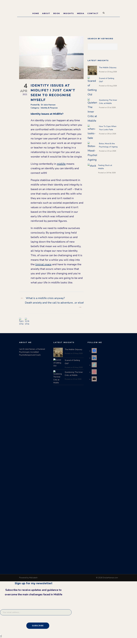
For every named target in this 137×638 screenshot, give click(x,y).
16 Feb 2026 (111, 173)
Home (35, 13)
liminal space (43, 264)
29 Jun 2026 (111, 134)
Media (80, 13)
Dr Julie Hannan (48, 104)
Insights (68, 13)
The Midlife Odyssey (107, 67)
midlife (61, 164)
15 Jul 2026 (111, 107)
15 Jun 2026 (111, 151)
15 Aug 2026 (112, 72)
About (46, 13)
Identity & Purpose (49, 108)
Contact (92, 13)
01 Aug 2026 (112, 86)
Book (56, 13)
